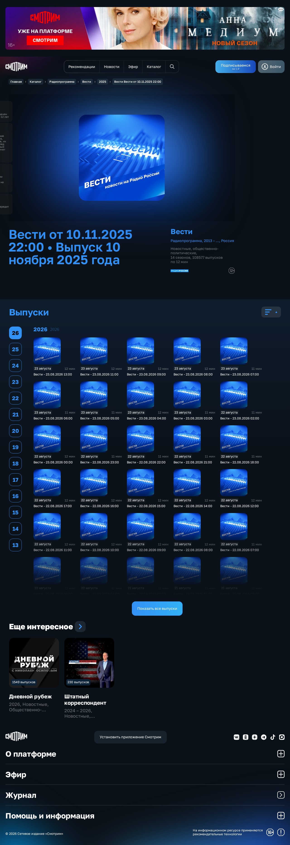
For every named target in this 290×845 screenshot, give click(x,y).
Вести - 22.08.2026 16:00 (99, 506)
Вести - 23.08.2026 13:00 (53, 374)
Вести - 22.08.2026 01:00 (193, 594)
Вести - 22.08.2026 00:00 (239, 594)
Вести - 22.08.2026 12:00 (239, 506)
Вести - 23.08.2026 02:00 (239, 418)
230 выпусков (78, 682)
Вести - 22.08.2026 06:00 (53, 594)
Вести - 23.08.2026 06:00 (53, 418)
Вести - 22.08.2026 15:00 (146, 506)
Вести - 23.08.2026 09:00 (146, 374)
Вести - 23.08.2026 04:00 (146, 418)
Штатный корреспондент (85, 699)
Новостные (181, 248)
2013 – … (211, 240)
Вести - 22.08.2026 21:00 (193, 462)
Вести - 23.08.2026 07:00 (239, 374)
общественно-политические (194, 250)
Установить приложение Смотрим (130, 737)
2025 (102, 81)
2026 (54, 329)
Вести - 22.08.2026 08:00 (193, 550)
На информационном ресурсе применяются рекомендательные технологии (228, 832)
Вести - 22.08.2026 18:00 (239, 462)
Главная (16, 81)
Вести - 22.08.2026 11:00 (53, 550)
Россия (227, 240)
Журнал (20, 794)
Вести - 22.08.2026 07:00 (239, 550)
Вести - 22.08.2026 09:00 (146, 550)
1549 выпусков (23, 682)
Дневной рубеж (30, 696)
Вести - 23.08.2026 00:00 (53, 462)
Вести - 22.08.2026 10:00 (99, 550)
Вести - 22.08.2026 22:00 (146, 462)
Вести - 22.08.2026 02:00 (146, 594)
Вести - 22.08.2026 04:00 (99, 594)
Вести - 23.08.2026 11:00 (99, 374)
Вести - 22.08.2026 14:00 (193, 506)
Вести (86, 81)
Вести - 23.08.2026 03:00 (193, 418)
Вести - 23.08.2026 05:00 (99, 418)
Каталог (35, 81)
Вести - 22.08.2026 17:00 (53, 506)
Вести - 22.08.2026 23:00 (99, 462)
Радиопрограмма (61, 81)
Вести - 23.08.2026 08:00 (193, 374)
